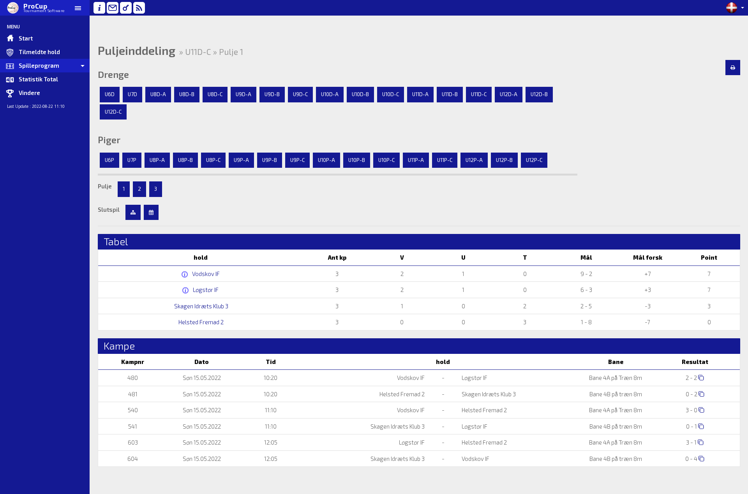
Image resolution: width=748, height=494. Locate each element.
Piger (109, 139)
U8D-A (158, 94)
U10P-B (356, 160)
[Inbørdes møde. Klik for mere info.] (186, 274)
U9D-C (300, 94)
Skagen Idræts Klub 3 (200, 305)
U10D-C (390, 94)
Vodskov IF (205, 273)
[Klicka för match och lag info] (701, 377)
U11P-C (444, 160)
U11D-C (479, 94)
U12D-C (113, 112)
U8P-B (185, 160)
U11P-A (416, 160)
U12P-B (504, 160)
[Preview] (732, 68)
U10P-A (326, 160)
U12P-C (534, 160)
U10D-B (360, 94)
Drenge (113, 74)
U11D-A (420, 94)
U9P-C (297, 160)
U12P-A (474, 160)
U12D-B (539, 94)
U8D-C (215, 94)
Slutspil (109, 209)
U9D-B (272, 94)
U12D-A (508, 94)
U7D (132, 94)
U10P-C (386, 160)
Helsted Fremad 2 (200, 321)
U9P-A (241, 160)
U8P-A (157, 160)
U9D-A (243, 94)
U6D (110, 94)
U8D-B (186, 94)
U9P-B (269, 160)
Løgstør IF (205, 289)
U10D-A (330, 94)
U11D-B (450, 94)
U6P (109, 160)
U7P (131, 160)
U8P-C (213, 160)
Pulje (105, 186)
